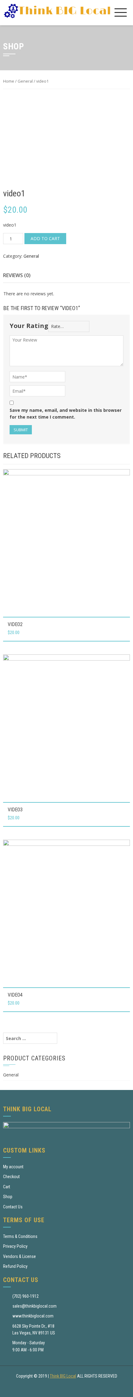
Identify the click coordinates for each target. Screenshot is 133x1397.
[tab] (17, 275)
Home (8, 81)
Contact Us (13, 1206)
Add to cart (45, 238)
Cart (6, 1186)
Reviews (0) (17, 275)
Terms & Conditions (20, 1236)
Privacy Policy (15, 1246)
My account (13, 1166)
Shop (7, 1196)
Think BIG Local (63, 1376)
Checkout (11, 1176)
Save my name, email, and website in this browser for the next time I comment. (66, 413)
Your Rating (29, 326)
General (25, 81)
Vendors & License (19, 1256)
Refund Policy (15, 1266)
